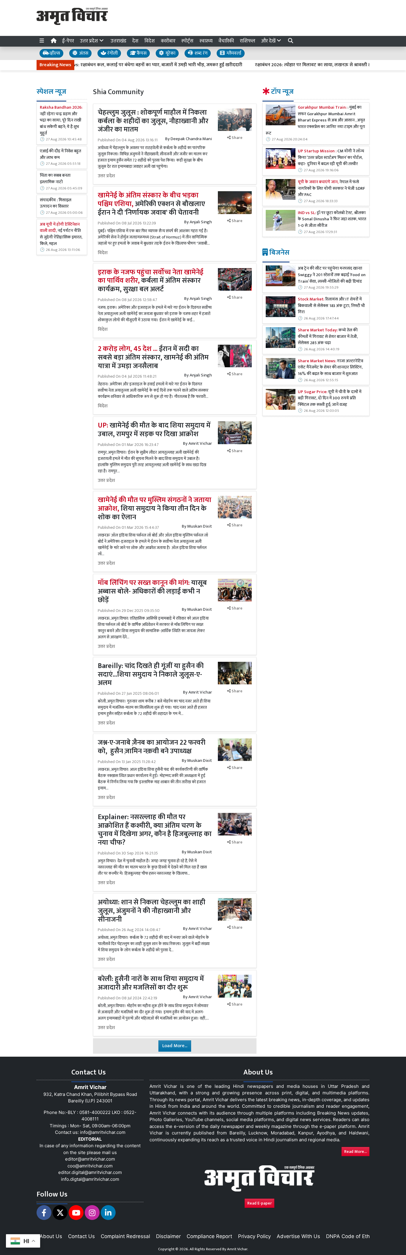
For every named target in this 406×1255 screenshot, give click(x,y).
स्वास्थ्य (206, 41)
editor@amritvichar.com (90, 1159)
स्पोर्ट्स (187, 41)
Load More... (174, 1046)
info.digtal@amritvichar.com (90, 1179)
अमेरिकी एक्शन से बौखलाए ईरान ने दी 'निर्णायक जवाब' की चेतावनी (151, 204)
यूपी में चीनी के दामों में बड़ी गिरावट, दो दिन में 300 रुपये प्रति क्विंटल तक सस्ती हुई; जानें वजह (329, 398)
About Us (51, 1236)
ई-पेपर (68, 41)
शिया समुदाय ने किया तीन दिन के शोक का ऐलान (154, 508)
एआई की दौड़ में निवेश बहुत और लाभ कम (60, 154)
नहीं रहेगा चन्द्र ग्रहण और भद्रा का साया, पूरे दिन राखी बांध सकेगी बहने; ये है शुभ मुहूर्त (61, 121)
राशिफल (247, 41)
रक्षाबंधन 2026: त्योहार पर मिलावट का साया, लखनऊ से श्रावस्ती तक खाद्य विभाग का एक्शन (308, 65)
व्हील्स (54, 53)
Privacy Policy (254, 1236)
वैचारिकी (226, 41)
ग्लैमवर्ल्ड (233, 53)
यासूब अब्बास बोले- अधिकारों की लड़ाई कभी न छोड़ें (152, 591)
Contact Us (81, 1236)
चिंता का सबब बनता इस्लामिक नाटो (55, 178)
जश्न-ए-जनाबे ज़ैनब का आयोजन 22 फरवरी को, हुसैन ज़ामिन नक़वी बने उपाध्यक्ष (151, 747)
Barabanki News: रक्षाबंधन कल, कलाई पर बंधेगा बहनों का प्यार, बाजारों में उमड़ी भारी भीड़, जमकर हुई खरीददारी (116, 65)
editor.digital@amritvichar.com (90, 1172)
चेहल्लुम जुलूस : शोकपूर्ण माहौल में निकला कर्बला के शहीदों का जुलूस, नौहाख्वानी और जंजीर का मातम (153, 121)
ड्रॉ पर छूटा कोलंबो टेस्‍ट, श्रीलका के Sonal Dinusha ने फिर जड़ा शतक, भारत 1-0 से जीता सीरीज (332, 219)
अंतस (83, 53)
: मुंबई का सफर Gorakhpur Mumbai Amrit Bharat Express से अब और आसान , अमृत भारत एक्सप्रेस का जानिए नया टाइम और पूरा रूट (315, 121)
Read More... (355, 1151)
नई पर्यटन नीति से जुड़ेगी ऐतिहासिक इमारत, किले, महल (61, 234)
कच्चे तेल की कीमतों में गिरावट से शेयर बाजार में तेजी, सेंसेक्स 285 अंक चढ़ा (328, 336)
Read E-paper (259, 1203)
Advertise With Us (298, 1236)
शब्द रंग (200, 53)
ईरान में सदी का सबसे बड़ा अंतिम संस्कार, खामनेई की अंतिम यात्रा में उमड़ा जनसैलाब (153, 357)
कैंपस (141, 53)
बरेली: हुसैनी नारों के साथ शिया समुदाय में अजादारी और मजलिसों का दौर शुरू (151, 983)
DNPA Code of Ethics (351, 1236)
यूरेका (169, 53)
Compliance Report (209, 1236)
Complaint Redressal (125, 1236)
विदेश (149, 41)
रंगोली (112, 53)
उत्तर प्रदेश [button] (89, 41)
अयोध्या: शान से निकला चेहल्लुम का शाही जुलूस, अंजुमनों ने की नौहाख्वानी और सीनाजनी (151, 910)
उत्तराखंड (118, 41)
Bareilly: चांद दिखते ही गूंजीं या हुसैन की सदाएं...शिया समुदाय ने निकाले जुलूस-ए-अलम (151, 674)
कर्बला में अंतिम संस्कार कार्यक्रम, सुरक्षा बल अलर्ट (150, 280)
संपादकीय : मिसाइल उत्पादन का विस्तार (55, 203)
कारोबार (168, 41)
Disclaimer (168, 1236)
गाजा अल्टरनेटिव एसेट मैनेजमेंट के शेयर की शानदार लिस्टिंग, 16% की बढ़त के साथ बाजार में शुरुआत (330, 367)
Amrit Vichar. (237, 1249)
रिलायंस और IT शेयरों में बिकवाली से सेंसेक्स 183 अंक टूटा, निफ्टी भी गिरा (331, 306)
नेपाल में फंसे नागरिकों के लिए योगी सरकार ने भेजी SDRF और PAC (331, 188)
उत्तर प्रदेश (106, 176)
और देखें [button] (269, 41)
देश (135, 41)
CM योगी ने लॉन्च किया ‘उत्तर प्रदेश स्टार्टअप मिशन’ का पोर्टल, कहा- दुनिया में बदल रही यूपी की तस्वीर (331, 157)
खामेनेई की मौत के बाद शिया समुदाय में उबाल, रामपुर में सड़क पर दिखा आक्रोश (154, 430)
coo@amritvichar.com (90, 1166)
